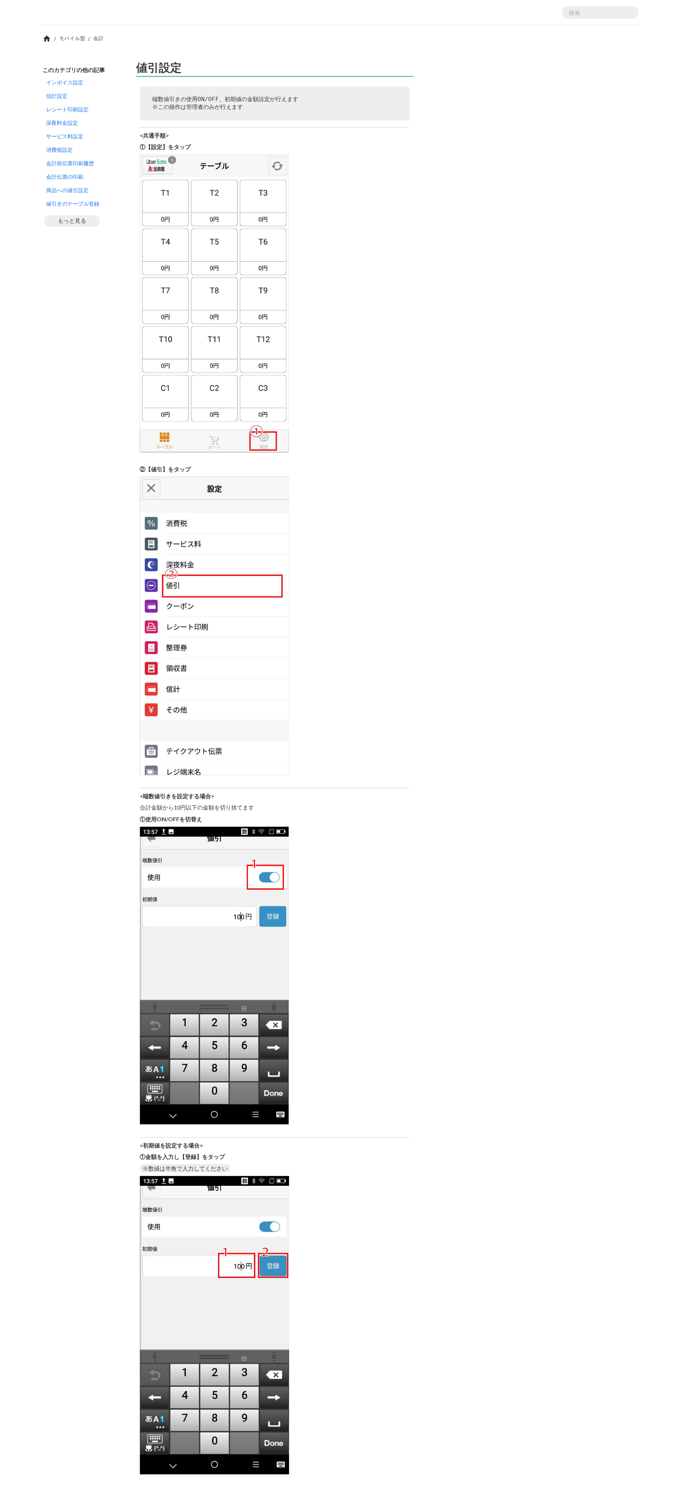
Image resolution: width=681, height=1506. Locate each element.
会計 (98, 38)
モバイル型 (72, 38)
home (47, 38)
